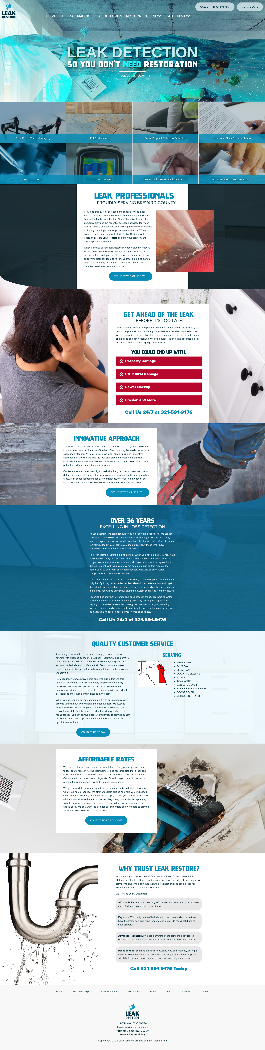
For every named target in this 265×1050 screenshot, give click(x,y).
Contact (205, 991)
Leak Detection (108, 16)
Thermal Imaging (75, 16)
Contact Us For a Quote (106, 820)
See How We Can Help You (130, 276)
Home (51, 16)
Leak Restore (126, 1040)
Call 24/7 (215, 6)
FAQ (169, 16)
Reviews (184, 16)
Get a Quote (250, 6)
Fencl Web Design (157, 1040)
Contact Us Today (133, 75)
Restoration (137, 16)
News (157, 16)
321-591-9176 (177, 412)
